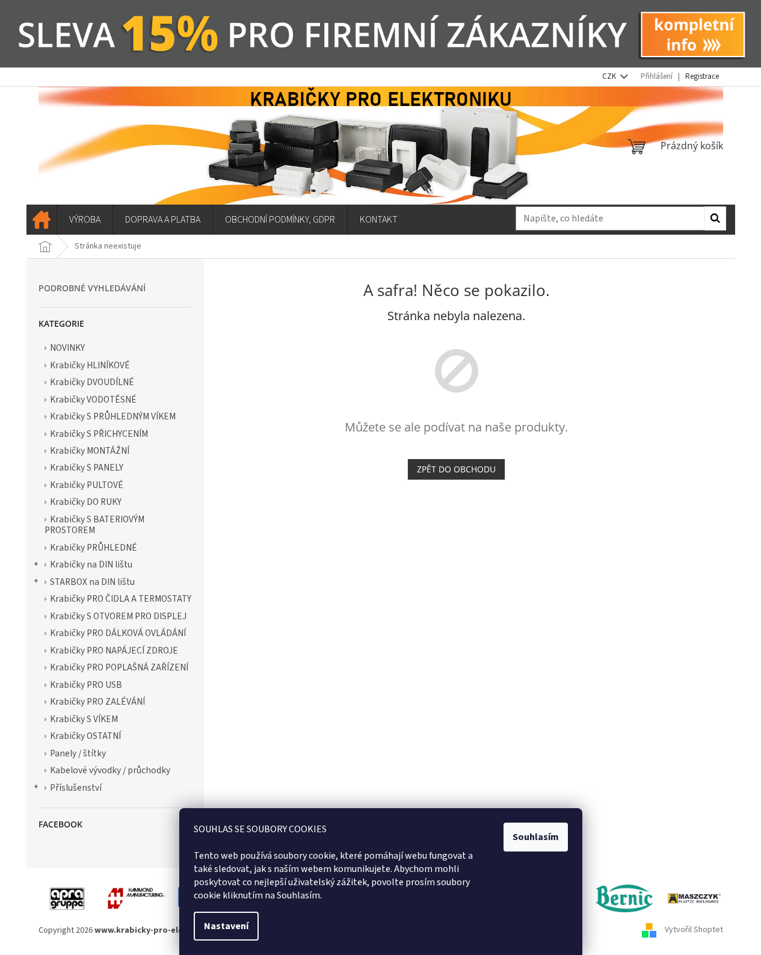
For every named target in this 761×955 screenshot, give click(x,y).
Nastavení (226, 926)
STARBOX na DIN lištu (92, 582)
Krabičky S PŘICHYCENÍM (99, 433)
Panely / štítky (78, 753)
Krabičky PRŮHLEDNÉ (93, 547)
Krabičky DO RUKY (86, 501)
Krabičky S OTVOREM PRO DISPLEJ (118, 616)
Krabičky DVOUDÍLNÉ (92, 382)
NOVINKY (67, 347)
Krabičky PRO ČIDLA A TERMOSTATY (120, 598)
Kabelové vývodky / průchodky (110, 770)
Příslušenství (76, 787)
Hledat (715, 218)
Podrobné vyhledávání (92, 288)
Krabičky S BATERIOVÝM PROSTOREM (94, 525)
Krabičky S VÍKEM (84, 719)
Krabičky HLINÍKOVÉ (90, 365)
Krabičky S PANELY (86, 467)
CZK (610, 76)
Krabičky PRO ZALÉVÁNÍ (97, 701)
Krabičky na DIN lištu (91, 564)
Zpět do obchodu (456, 469)
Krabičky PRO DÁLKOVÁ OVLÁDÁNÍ (118, 633)
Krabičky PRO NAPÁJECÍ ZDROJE (114, 650)
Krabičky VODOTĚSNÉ (93, 399)
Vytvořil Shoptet (694, 930)
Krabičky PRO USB (86, 684)
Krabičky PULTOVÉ (86, 485)
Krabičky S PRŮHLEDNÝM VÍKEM (113, 416)
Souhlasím (536, 837)
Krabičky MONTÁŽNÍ (89, 450)
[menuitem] (41, 220)
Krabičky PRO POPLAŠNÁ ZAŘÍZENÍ (119, 667)
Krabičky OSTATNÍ (85, 736)
